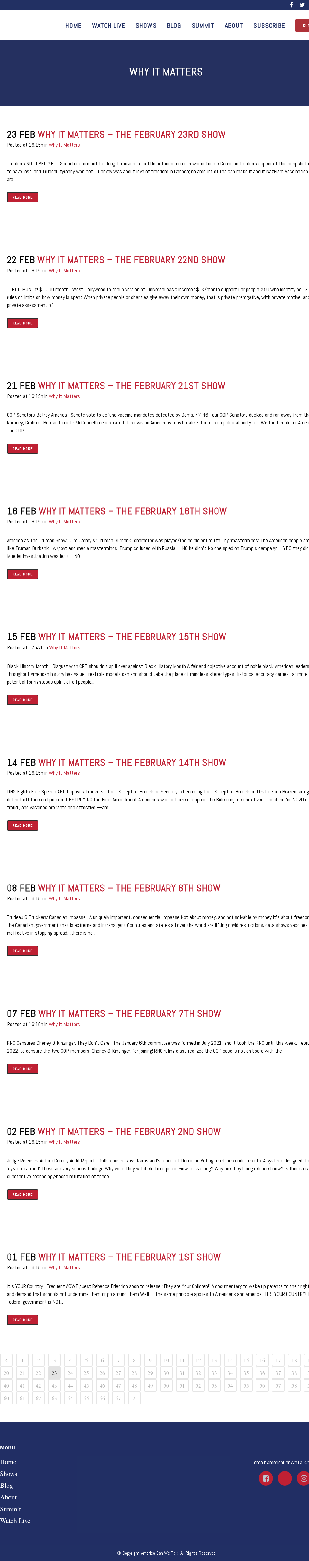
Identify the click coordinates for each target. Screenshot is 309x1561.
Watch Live (15, 1520)
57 (278, 1385)
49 (150, 1385)
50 (166, 1385)
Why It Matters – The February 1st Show (129, 1257)
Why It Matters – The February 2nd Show (129, 1131)
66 (102, 1398)
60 (6, 1398)
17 (278, 1360)
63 (54, 1398)
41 (22, 1385)
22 (38, 1372)
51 (182, 1385)
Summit (10, 1508)
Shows (8, 1473)
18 (294, 1360)
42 (38, 1385)
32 (198, 1372)
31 (182, 1372)
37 (278, 1372)
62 (38, 1398)
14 (230, 1360)
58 (294, 1385)
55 (246, 1385)
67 (118, 1398)
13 (214, 1360)
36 (262, 1372)
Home (8, 1461)
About (8, 1497)
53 (214, 1385)
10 (166, 1360)
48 (134, 1385)
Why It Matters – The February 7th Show (129, 1013)
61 (22, 1398)
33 (214, 1372)
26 (102, 1372)
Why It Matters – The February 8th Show (129, 888)
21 (22, 1372)
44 (70, 1385)
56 (262, 1385)
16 (262, 1360)
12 (198, 1360)
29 (150, 1372)
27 (118, 1372)
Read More (23, 197)
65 (86, 1398)
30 (166, 1372)
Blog (6, 1485)
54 (230, 1385)
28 (134, 1372)
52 (198, 1385)
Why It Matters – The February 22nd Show (131, 260)
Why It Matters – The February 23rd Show (132, 134)
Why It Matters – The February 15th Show (132, 637)
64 (70, 1398)
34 (230, 1372)
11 (182, 1360)
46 (102, 1385)
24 (70, 1372)
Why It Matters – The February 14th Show (132, 762)
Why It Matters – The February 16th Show (133, 511)
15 (246, 1360)
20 (6, 1372)
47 (118, 1385)
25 (86, 1372)
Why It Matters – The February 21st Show (131, 386)
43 (54, 1385)
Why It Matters (64, 144)
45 (86, 1385)
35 (246, 1372)
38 (294, 1372)
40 (6, 1385)
